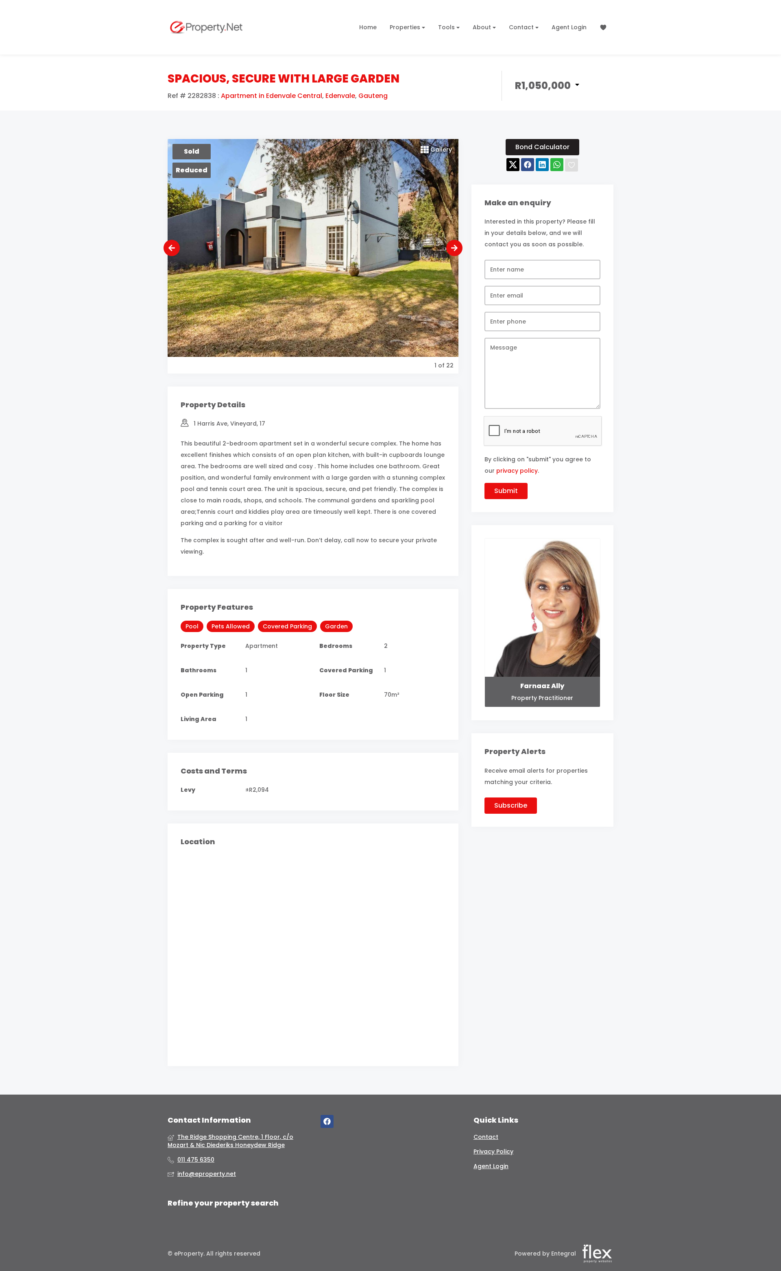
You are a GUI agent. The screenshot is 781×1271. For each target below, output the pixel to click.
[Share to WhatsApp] (556, 165)
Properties (406, 27)
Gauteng (373, 95)
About (483, 27)
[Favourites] (603, 27)
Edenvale (340, 95)
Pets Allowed (231, 626)
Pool (192, 626)
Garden (336, 626)
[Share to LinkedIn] (542, 165)
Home (368, 27)
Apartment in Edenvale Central (271, 95)
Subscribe (510, 805)
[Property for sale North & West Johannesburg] (206, 27)
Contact (522, 27)
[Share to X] (512, 165)
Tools (447, 27)
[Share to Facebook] (527, 165)
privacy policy (517, 471)
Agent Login (569, 27)
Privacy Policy (493, 1152)
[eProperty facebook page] (327, 1121)
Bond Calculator (542, 147)
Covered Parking (287, 626)
